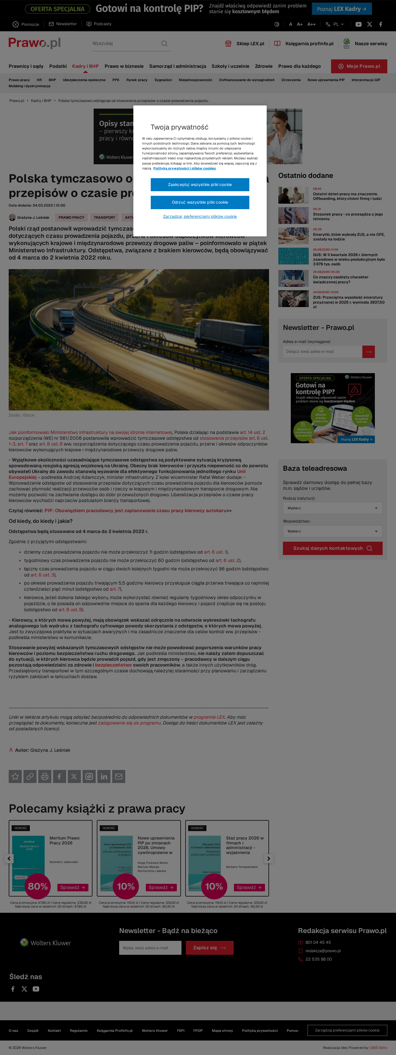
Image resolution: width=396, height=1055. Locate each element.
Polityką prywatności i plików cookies (184, 168)
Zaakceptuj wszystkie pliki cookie (200, 184)
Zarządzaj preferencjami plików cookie (200, 216)
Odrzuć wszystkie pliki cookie (200, 202)
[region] (200, 170)
